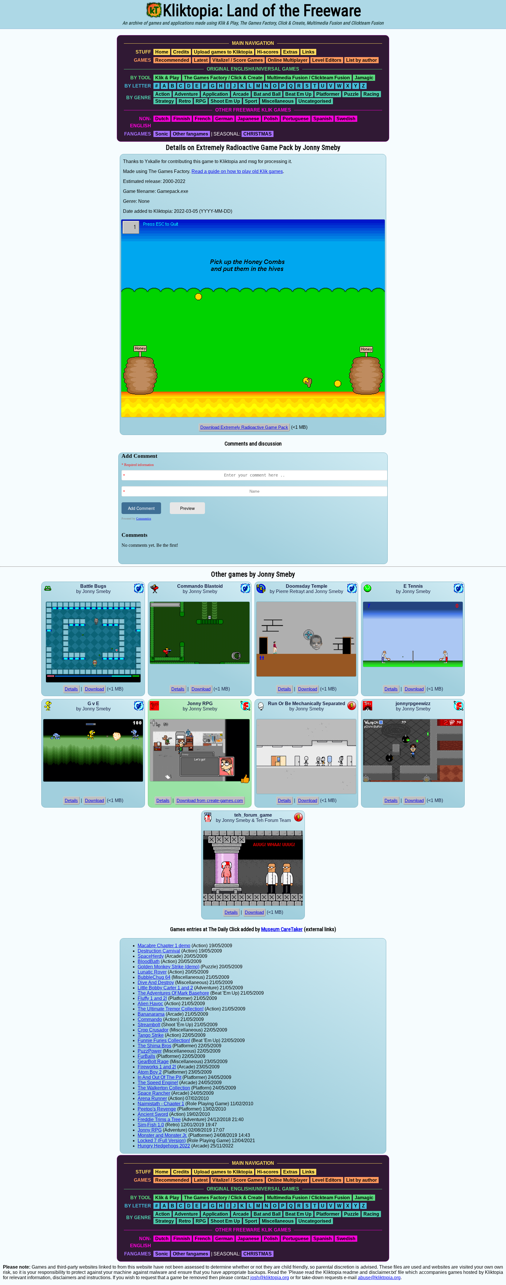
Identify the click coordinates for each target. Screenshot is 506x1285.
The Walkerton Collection (164, 1087)
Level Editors (326, 60)
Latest (201, 60)
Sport (251, 101)
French (203, 118)
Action (162, 94)
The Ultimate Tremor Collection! (171, 1008)
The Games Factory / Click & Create (223, 77)
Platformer (327, 94)
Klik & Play (167, 77)
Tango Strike (151, 1035)
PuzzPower (150, 1050)
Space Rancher (154, 1093)
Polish (271, 118)
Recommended (172, 60)
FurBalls (146, 1056)
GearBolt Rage (153, 1061)
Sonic (161, 133)
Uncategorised (314, 101)
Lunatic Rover (152, 971)
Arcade (241, 94)
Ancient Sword (153, 1114)
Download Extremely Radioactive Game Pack (244, 427)
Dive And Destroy (156, 982)
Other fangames (190, 133)
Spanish (322, 118)
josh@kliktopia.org (269, 1277)
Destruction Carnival (159, 950)
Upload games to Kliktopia (223, 51)
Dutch (162, 118)
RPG (201, 101)
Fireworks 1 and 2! (157, 1066)
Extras (290, 51)
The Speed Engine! (158, 1082)
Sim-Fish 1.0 (151, 1124)
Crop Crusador (153, 1029)
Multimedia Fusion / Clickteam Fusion (308, 77)
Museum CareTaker (282, 929)
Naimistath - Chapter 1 (161, 1103)
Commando (150, 1019)
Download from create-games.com (210, 800)
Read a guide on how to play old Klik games (237, 171)
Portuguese (296, 118)
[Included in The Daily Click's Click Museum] (245, 781)
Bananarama (151, 1014)
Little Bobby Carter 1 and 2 (165, 987)
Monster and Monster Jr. (162, 1135)
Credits (181, 51)
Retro (185, 101)
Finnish (181, 118)
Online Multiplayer (287, 60)
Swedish (345, 118)
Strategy (164, 101)
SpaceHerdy (151, 956)
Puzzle (351, 94)
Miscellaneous (278, 101)
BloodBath (149, 961)
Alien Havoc (150, 1003)
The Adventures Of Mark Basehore (173, 993)
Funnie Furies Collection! (164, 1040)
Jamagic (364, 77)
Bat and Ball (267, 94)
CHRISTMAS (257, 133)
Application (215, 94)
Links (308, 51)
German (224, 118)
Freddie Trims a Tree (159, 1119)
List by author (361, 60)
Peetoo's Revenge (157, 1108)
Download (94, 689)
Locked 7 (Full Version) (162, 1140)
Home (161, 51)
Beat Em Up (298, 94)
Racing (371, 94)
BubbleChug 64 (154, 977)
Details (71, 689)
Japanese (248, 118)
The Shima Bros (154, 1045)
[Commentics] (254, 508)
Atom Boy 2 (150, 1072)
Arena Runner (152, 1098)
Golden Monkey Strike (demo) (168, 966)
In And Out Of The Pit (159, 1077)
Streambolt (149, 1024)
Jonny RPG (150, 1130)
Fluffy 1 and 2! (152, 998)
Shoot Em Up (225, 101)
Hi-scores (267, 51)
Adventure (186, 94)
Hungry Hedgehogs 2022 (164, 1145)
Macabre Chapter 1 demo (164, 945)
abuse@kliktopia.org (379, 1277)
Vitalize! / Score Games (237, 60)
